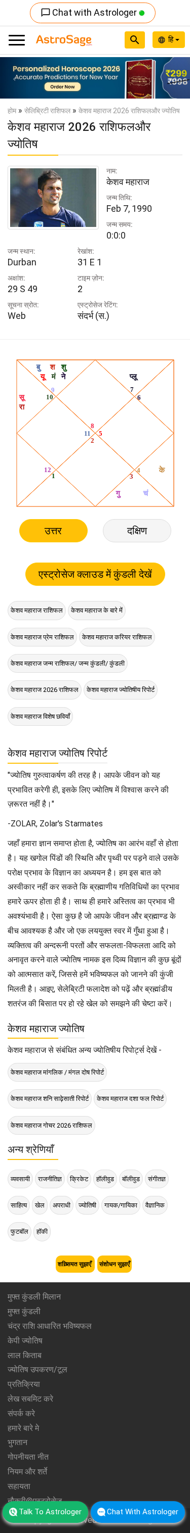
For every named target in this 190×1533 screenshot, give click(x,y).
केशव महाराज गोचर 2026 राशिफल (51, 1125)
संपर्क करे (21, 1413)
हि (171, 39)
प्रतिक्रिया (24, 1384)
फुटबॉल (19, 1231)
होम (12, 111)
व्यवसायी (20, 1179)
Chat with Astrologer (90, 12)
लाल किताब (25, 1355)
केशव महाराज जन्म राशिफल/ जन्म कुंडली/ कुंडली (68, 663)
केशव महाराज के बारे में (97, 610)
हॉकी (42, 1231)
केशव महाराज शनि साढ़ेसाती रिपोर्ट (50, 1098)
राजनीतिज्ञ (50, 1179)
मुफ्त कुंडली (24, 1311)
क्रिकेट (79, 1179)
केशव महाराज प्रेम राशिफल (42, 637)
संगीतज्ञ (157, 1179)
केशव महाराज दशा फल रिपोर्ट (130, 1098)
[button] (14, 78)
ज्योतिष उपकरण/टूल (37, 1369)
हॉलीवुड (105, 1179)
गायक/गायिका (120, 1205)
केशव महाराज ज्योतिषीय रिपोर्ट (121, 689)
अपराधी (61, 1205)
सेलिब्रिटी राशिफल (47, 111)
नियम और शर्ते (27, 1471)
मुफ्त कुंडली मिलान (34, 1297)
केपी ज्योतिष (25, 1340)
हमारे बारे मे (23, 1428)
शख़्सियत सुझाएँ (75, 1264)
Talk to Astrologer (50, 1511)
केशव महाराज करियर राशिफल (117, 637)
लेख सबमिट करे (30, 1399)
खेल (40, 1205)
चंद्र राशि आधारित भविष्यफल (50, 1326)
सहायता (19, 1486)
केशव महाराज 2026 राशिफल (45, 689)
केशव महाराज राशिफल (37, 610)
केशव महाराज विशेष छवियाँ (40, 716)
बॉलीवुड (131, 1179)
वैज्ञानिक (155, 1205)
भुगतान (17, 1442)
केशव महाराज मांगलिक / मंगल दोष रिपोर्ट (57, 1072)
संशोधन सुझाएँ (114, 1264)
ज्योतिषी (87, 1205)
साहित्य (19, 1205)
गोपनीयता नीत (28, 1457)
